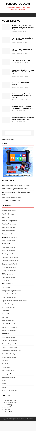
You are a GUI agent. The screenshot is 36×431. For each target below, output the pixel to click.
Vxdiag (4, 380)
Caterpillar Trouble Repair (10, 257)
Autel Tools (5, 217)
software (5, 360)
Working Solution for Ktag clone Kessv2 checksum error (22, 107)
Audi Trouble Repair (8, 214)
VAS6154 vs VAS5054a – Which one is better (16, 201)
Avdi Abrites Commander (10, 237)
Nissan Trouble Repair (9, 330)
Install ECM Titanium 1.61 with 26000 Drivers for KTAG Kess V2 (23, 72)
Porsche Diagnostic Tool (10, 344)
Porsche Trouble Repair (9, 347)
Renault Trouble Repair (9, 354)
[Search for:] (18, 133)
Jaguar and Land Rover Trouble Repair (14, 301)
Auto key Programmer (9, 224)
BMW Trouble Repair (9, 247)
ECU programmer (7, 274)
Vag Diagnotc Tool (8, 370)
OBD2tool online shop (9, 400)
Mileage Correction (8, 320)
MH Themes (30, 419)
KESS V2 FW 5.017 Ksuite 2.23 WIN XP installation (22, 50)
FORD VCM (5, 281)
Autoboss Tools (7, 234)
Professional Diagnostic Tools (12, 350)
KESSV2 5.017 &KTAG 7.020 (21, 60)
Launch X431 (6, 310)
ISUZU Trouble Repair (9, 297)
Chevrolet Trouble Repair (10, 260)
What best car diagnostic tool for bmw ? (15, 189)
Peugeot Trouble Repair (9, 341)
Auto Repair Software (9, 227)
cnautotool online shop (9, 402)
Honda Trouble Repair (9, 294)
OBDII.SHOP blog (7, 411)
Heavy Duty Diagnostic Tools (11, 291)
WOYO (4, 384)
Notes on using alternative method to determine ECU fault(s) (22, 95)
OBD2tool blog (7, 405)
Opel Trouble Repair (8, 337)
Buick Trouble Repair (8, 251)
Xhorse (4, 387)
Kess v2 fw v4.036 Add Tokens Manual (23, 84)
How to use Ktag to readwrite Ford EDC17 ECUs (23, 39)
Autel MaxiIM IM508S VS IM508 (12, 198)
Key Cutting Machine (8, 307)
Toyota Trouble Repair (9, 364)
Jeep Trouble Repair (8, 304)
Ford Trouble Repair (8, 277)
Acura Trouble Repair (9, 211)
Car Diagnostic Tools (9, 254)
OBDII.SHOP (6, 409)
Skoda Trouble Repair (9, 357)
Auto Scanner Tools (8, 231)
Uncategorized (6, 367)
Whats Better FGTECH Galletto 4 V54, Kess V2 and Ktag (23, 118)
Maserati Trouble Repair (10, 314)
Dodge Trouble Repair (9, 270)
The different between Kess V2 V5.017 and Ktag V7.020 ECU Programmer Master (23, 27)
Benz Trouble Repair (8, 241)
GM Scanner (6, 287)
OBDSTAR (5, 334)
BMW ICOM (6, 244)
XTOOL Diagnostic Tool (9, 390)
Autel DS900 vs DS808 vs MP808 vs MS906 (16, 185)
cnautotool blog (7, 407)
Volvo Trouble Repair (9, 377)
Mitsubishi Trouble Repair (10, 324)
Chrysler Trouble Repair (9, 264)
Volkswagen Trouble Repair (11, 374)
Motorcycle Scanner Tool (10, 327)
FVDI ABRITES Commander (11, 284)
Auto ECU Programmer (9, 221)
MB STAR (5, 317)
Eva (25, 31)
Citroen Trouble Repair (9, 267)
